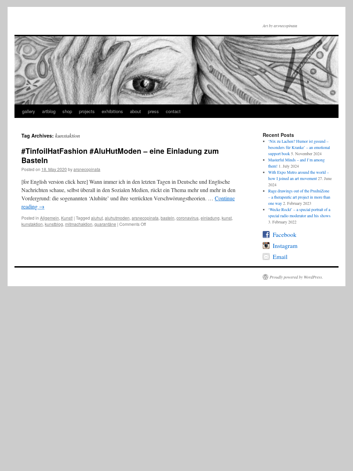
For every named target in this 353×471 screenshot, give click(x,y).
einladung (210, 218)
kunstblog (54, 224)
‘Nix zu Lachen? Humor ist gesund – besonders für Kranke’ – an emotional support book (299, 147)
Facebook (284, 235)
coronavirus (187, 218)
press (153, 111)
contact (173, 111)
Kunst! (67, 218)
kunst (227, 218)
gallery (28, 111)
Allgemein (49, 218)
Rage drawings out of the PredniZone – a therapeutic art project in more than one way (299, 197)
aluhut (97, 218)
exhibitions (112, 111)
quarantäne (105, 224)
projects (87, 111)
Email (280, 257)
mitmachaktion (78, 224)
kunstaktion (32, 224)
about (135, 111)
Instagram (285, 246)
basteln (167, 218)
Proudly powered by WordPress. (296, 277)
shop (67, 111)
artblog (49, 111)
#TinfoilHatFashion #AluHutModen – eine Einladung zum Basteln (120, 155)
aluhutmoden (117, 218)
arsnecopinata (86, 169)
